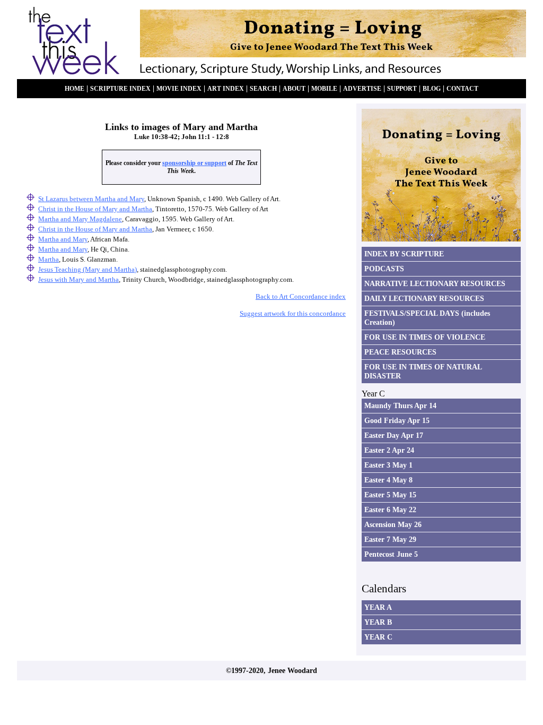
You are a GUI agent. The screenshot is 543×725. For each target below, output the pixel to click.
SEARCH (263, 88)
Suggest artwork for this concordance (293, 313)
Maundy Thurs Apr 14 (400, 405)
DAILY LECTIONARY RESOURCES (424, 298)
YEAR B (378, 622)
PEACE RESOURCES (400, 352)
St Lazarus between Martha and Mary (91, 199)
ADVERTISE (362, 88)
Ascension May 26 (393, 524)
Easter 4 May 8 (388, 480)
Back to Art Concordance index (301, 296)
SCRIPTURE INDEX (120, 88)
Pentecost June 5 (391, 554)
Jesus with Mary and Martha (78, 279)
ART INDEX (225, 88)
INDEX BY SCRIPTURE (404, 253)
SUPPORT (402, 88)
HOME (74, 88)
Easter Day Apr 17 (393, 435)
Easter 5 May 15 (390, 494)
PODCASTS (384, 268)
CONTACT (462, 88)
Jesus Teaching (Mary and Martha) (87, 269)
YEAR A (378, 607)
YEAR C (378, 637)
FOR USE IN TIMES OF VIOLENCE (424, 337)
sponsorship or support (194, 163)
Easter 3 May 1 (388, 465)
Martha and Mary (62, 239)
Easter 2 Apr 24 (389, 450)
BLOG (432, 88)
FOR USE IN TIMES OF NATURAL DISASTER (423, 371)
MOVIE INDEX (179, 88)
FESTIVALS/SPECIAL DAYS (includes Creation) (427, 317)
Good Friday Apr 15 (397, 420)
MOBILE (324, 88)
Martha (48, 259)
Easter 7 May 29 (390, 539)
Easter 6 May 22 (390, 509)
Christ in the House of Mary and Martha (95, 229)
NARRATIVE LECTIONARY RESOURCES (434, 283)
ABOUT (294, 88)
